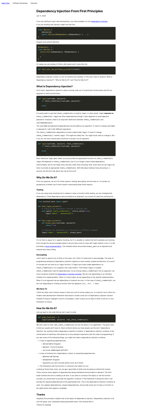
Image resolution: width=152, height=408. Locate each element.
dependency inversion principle (70, 274)
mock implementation (53, 246)
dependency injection (99, 21)
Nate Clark (6, 3)
